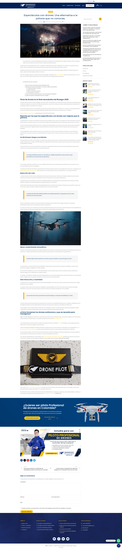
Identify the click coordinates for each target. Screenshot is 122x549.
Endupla (62, 547)
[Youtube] (67, 538)
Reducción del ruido (31, 89)
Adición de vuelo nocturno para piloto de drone (94, 119)
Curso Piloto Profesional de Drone (44, 523)
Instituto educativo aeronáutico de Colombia (53, 336)
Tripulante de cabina (88, 75)
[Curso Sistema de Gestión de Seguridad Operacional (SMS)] (85, 113)
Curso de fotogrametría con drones (94, 125)
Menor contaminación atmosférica (34, 91)
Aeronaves (85, 68)
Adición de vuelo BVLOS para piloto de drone (94, 131)
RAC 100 (59, 323)
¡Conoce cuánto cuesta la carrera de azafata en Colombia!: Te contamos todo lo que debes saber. (91, 29)
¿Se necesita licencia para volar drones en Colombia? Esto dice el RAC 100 (92, 33)
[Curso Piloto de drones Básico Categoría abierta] (85, 85)
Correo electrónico (55, 496)
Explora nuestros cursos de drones (27, 113)
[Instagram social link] (92, 1)
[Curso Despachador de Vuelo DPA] (85, 99)
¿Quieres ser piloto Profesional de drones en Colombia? (37, 95)
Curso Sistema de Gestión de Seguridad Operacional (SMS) (95, 112)
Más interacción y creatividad (33, 92)
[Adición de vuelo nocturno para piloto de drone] (85, 120)
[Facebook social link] (88, 1)
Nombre (22, 496)
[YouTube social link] (94, 1)
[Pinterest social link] (28, 460)
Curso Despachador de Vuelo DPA (93, 98)
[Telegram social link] (34, 460)
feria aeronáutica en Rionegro (34, 387)
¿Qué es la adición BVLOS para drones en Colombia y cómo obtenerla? (92, 46)
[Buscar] (101, 5)
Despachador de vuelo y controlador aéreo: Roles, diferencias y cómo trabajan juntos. (91, 37)
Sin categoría (86, 73)
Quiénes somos (24, 523)
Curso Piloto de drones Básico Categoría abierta (94, 84)
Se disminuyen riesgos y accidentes (34, 88)
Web (21, 502)
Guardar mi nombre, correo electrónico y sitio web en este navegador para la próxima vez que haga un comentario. (46, 508)
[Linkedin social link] (31, 460)
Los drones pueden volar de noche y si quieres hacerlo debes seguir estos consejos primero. (92, 59)
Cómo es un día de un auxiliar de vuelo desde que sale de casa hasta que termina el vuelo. (92, 42)
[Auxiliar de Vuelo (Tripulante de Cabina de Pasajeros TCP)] (85, 105)
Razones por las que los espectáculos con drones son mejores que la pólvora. (41, 86)
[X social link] (90, 1)
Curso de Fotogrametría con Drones (44, 527)
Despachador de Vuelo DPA (65, 529)
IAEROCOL (47, 21)
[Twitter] (63, 538)
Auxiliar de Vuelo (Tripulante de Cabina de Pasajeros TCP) (95, 104)
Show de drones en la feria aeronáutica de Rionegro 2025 (37, 85)
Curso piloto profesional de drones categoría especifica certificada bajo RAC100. (94, 138)
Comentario (23, 481)
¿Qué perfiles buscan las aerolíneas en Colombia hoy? (92, 55)
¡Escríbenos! (90, 5)
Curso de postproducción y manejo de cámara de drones (94, 91)
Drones (50, 11)
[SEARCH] (100, 19)
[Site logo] (28, 5)
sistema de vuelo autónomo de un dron (28, 170)
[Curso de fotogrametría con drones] (85, 126)
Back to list (50, 468)
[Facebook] (54, 538)
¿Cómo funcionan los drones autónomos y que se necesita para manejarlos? (41, 93)
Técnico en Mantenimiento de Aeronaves (68, 523)
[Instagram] (58, 538)
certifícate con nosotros (49, 393)
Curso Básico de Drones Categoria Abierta (45, 525)
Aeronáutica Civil (57, 318)
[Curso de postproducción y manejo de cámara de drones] (85, 92)
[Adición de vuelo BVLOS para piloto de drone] (85, 132)
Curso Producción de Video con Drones (45, 529)
